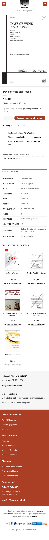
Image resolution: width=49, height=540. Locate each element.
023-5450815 (21, 376)
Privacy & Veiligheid (10, 471)
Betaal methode (8, 446)
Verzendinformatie (9, 450)
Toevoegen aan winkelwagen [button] (12, 283)
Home (19, 11)
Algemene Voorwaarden (12, 467)
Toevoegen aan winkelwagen (30, 118)
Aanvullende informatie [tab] (10, 172)
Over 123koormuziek (10, 420)
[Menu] (4, 4)
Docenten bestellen (10, 475)
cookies (34, 516)
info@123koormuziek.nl (12, 386)
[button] (14, 125)
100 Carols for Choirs (12, 273)
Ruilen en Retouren (9, 454)
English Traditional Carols (36, 273)
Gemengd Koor (27, 11)
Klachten (5, 429)
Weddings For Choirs (12, 354)
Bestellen (5, 441)
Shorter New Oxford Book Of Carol (36, 315)
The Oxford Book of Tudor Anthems (12, 315)
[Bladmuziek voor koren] (24, 4)
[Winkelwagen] (45, 4)
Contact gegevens (9, 425)
